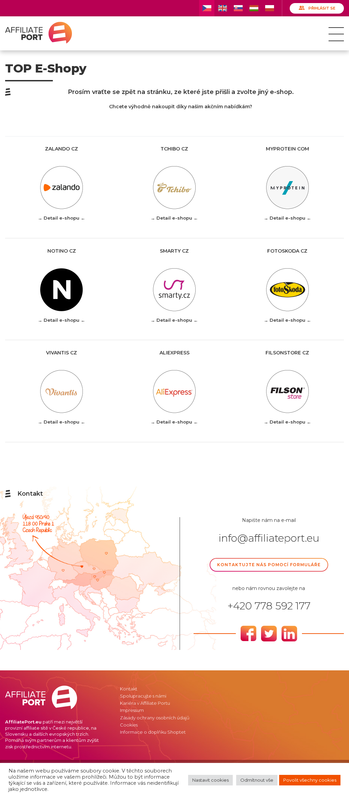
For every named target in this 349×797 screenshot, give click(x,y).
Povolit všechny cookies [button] (309, 780)
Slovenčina (238, 8)
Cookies (129, 725)
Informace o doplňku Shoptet (153, 732)
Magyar (253, 8)
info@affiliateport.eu (268, 538)
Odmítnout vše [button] (256, 780)
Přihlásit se (321, 8)
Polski (269, 8)
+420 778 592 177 (268, 606)
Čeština (206, 8)
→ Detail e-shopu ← (61, 218)
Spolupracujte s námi (143, 696)
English (222, 8)
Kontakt (128, 688)
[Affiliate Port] (38, 33)
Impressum (132, 710)
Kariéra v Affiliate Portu (145, 703)
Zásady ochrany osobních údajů (154, 717)
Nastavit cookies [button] (210, 780)
